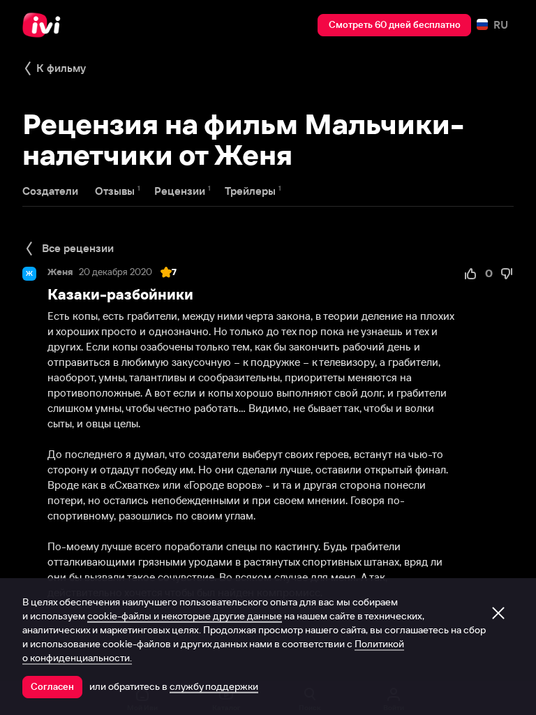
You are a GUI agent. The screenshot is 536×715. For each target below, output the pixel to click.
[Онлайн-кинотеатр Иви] (45, 25)
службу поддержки (214, 686)
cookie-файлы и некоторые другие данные (184, 615)
